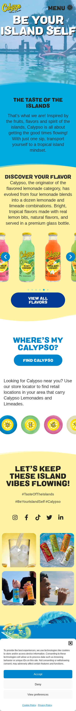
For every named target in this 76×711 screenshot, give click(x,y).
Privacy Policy (45, 705)
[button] (70, 643)
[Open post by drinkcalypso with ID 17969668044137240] (19, 550)
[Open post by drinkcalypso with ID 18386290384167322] (57, 550)
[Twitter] (49, 517)
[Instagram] (15, 517)
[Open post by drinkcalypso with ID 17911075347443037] (19, 588)
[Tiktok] (38, 517)
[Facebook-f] (26, 517)
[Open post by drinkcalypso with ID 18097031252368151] (57, 588)
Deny (38, 684)
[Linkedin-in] (61, 517)
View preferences (38, 694)
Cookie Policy (29, 705)
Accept (38, 674)
